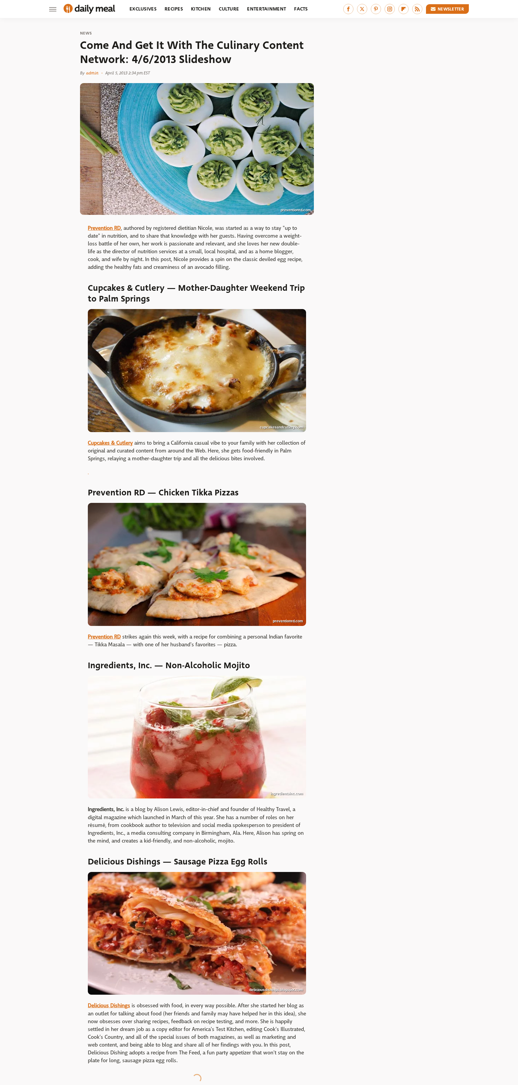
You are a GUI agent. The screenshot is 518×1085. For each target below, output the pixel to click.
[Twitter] (362, 9)
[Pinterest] (376, 9)
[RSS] (417, 9)
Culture (229, 8)
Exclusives (143, 8)
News (86, 33)
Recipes (174, 8)
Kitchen (201, 8)
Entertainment (266, 8)
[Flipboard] (403, 9)
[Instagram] (390, 9)
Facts (301, 8)
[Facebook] (348, 9)
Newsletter (451, 9)
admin (92, 73)
